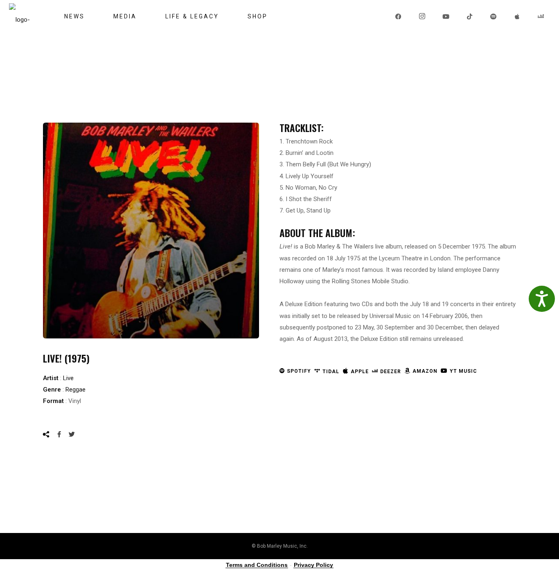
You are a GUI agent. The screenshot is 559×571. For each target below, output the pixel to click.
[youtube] (446, 16)
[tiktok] (470, 16)
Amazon (424, 371)
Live (68, 378)
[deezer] (541, 16)
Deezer (390, 371)
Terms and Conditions (257, 565)
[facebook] (399, 16)
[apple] (518, 16)
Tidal (330, 371)
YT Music (463, 371)
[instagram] (423, 16)
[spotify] (494, 16)
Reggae (75, 389)
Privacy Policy (313, 565)
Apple (360, 371)
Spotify (299, 371)
